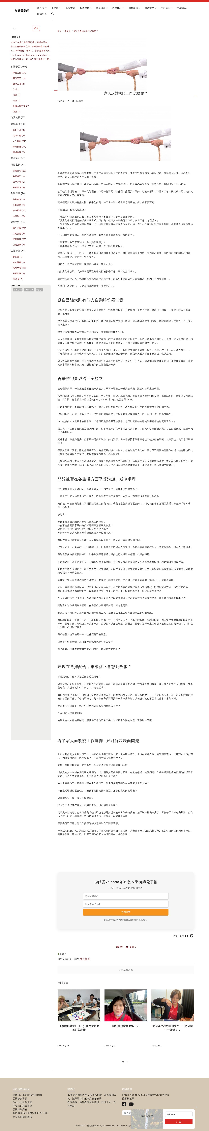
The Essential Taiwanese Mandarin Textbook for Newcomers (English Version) (31, 55)
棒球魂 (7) (18, 279)
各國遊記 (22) (19, 176)
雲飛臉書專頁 (20, 1098)
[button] (85, 8)
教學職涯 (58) (18, 123)
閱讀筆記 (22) (18, 158)
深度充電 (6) (19, 181)
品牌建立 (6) (19, 199)
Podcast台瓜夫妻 (22, 1102)
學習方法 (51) (19, 72)
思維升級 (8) (19, 244)
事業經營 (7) (19, 204)
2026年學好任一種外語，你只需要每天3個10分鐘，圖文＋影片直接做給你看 (30, 50)
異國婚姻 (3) (19, 273)
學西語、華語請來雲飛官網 (27, 1094)
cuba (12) (29, 289)
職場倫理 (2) (19, 152)
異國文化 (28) (19, 170)
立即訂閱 (125, 912)
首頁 (60, 31)
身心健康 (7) (19, 262)
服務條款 (132, 920)
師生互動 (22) (19, 228)
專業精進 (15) (19, 146)
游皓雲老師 (22, 10)
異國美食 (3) (19, 187)
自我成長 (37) (18, 117)
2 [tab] (128, 1062)
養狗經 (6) (18, 256)
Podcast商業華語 (22, 1105)
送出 (36, 28)
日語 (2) (16, 100)
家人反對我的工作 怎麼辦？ (86, 31)
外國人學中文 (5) (21, 106)
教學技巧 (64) (18, 222)
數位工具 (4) (19, 83)
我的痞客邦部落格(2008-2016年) (30, 1113)
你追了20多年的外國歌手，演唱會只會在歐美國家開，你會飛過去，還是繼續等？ (30, 42)
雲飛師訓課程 (20, 1109)
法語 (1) (16, 95)
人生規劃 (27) (19, 141)
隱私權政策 (128, 1098)
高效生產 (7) (19, 135)
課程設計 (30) (19, 239)
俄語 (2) (16, 111)
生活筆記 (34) (18, 250)
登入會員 (85, 959)
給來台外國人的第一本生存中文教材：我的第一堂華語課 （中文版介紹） (30, 59)
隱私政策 (142, 920)
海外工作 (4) (19, 130)
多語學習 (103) (19, 66)
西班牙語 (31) (19, 78)
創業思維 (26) (18, 193)
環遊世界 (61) (18, 164)
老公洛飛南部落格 (22, 1116)
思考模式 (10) (19, 210)
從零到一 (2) (19, 216)
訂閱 (178, 1121)
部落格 (68, 31)
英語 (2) (16, 89)
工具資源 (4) (19, 233)
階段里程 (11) (19, 267)
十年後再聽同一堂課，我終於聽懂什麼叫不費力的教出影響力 (30, 46)
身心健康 (79, 101)
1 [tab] (123, 1062)
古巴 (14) (18, 289)
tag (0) (39, 289)
